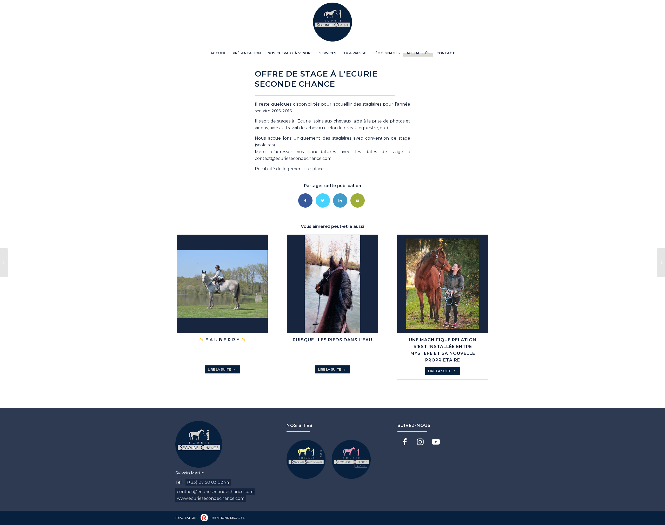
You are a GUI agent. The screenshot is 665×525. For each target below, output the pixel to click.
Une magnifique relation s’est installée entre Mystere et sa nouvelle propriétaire (442, 350)
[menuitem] (218, 52)
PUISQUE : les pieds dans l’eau (332, 339)
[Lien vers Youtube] (436, 442)
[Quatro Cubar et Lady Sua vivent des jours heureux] (4, 262)
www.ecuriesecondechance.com (210, 498)
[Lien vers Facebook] (404, 442)
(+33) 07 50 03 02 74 (208, 482)
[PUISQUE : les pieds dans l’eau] (332, 284)
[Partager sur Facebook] (305, 200)
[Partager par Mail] (357, 200)
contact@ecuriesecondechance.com (215, 491)
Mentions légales (228, 518)
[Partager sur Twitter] (323, 200)
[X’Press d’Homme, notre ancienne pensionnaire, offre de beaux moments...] (661, 262)
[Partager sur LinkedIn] (340, 200)
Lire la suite (220, 369)
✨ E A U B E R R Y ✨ (222, 339)
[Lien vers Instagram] (420, 442)
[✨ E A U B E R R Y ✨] (222, 284)
